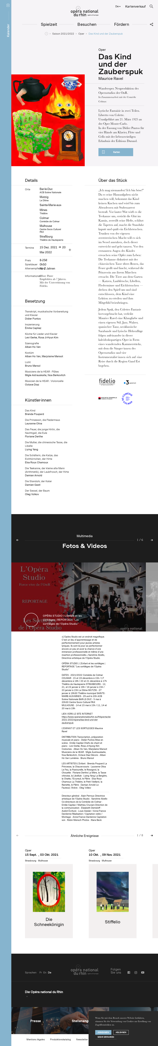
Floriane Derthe (34, 436)
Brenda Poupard (34, 414)
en (44, 972)
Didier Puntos (33, 318)
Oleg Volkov (32, 494)
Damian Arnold (33, 475)
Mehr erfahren (106, 1037)
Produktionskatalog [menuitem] (60, 1039)
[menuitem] (117, 6)
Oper (81, 33)
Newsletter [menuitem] (82, 1039)
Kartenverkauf (135, 6)
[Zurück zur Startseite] (84, 11)
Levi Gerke (31, 337)
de (117, 6)
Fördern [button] (121, 24)
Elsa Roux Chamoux (36, 462)
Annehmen (103, 1032)
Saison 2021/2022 (63, 33)
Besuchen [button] (86, 24)
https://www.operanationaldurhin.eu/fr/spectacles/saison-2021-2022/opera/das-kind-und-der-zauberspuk (90, 720)
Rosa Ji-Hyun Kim (48, 337)
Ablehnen (121, 1032)
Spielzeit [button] (49, 24)
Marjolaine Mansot (52, 356)
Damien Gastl (32, 484)
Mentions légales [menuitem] (36, 1039)
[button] (151, 6)
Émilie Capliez (33, 328)
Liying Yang (31, 449)
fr (41, 972)
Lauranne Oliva (33, 423)
